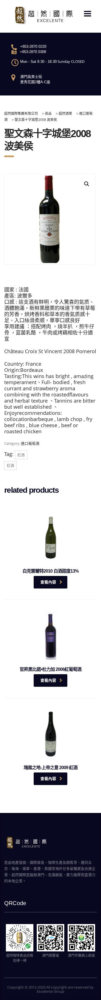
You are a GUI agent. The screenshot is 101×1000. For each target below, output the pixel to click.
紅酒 (21, 454)
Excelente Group (50, 991)
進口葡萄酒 (30, 443)
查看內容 (48, 582)
